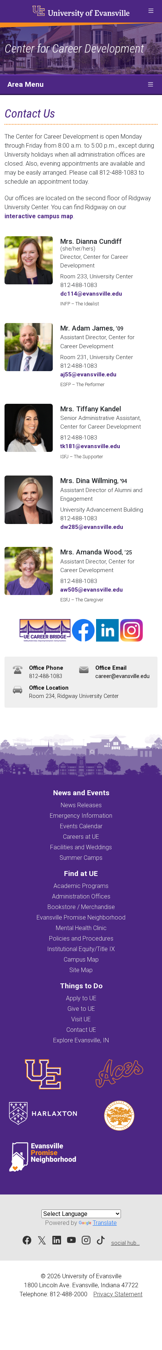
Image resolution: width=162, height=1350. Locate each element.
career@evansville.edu (122, 676)
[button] (150, 11)
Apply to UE (81, 998)
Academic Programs (81, 885)
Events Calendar (81, 826)
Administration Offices (81, 896)
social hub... (125, 1243)
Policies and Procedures (81, 938)
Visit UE (81, 1019)
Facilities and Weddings (81, 847)
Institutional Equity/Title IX (81, 949)
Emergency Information (81, 815)
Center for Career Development (74, 48)
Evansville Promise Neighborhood (81, 917)
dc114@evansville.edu (91, 293)
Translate (105, 1222)
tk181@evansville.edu (90, 446)
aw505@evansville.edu (91, 589)
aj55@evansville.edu (88, 374)
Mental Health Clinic (81, 928)
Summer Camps (81, 857)
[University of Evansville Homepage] (81, 11)
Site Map (81, 970)
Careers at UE (81, 836)
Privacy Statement (117, 1294)
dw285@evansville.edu (91, 527)
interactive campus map (39, 216)
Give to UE (81, 1008)
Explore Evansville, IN (81, 1040)
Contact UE (81, 1029)
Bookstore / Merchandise (81, 907)
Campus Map (81, 959)
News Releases (81, 805)
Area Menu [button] (26, 84)
